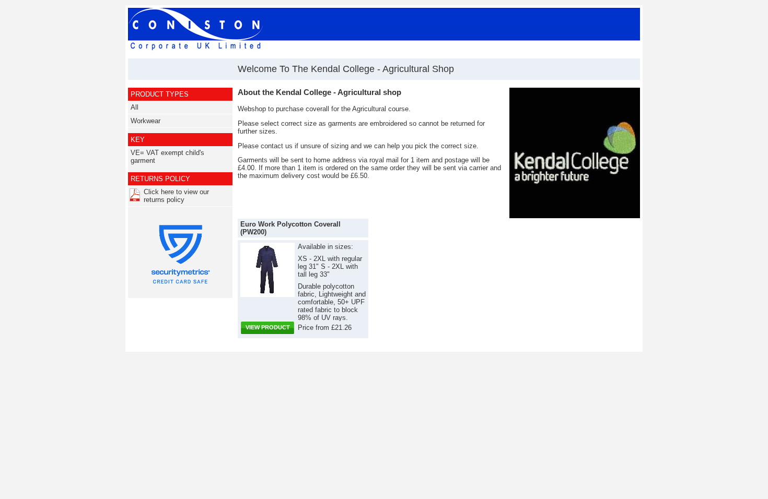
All (134, 107)
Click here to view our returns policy (176, 196)
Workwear (145, 121)
